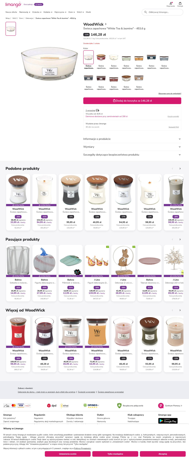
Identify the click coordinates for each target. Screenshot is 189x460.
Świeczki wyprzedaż (86, 392)
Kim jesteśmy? (9, 418)
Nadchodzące (133, 421)
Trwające (131, 418)
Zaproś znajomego (11, 421)
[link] (101, 59)
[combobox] (162, 12)
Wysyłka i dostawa (74, 418)
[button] (180, 4)
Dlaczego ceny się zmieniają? (170, 93)
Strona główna (103, 418)
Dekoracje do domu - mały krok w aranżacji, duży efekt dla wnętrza (46, 392)
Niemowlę (101, 421)
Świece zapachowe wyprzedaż (111, 392)
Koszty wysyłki (173, 116)
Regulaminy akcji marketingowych (48, 421)
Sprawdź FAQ (174, 127)
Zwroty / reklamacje (74, 421)
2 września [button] (90, 110)
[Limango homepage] (13, 4)
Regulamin (38, 418)
